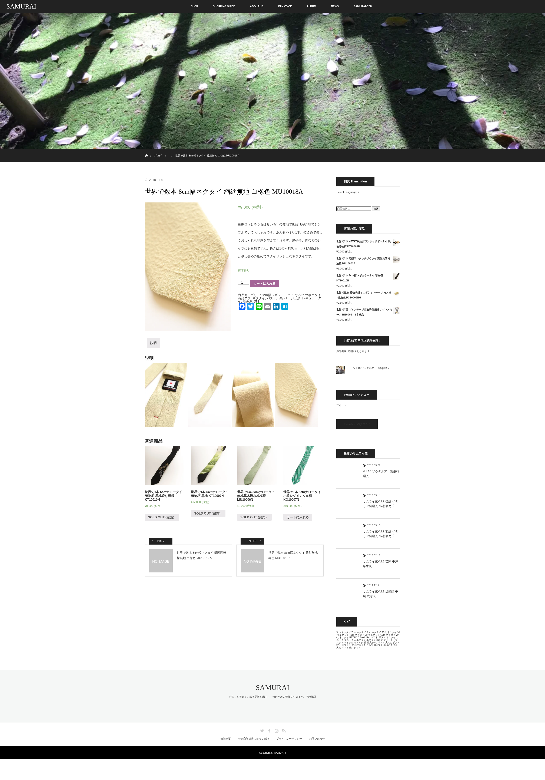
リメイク (358, 642)
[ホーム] (146, 150)
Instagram (276, 730)
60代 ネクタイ (387, 635)
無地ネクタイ (390, 645)
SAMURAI (21, 6)
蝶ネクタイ (355, 647)
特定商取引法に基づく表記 (253, 738)
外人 (369, 642)
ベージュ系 (292, 298)
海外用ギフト (376, 645)
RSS (283, 730)
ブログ (158, 155)
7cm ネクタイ (358, 632)
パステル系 (275, 298)
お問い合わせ (317, 738)
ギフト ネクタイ (387, 637)
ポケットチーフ (389, 640)
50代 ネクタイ (372, 635)
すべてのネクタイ (308, 295)
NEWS (335, 6)
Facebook (269, 730)
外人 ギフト (378, 642)
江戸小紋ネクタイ (358, 645)
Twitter (261, 730)
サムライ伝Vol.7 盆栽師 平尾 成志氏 (380, 594)
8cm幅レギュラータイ (278, 295)
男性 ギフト (342, 647)
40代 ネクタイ (356, 635)
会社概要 (226, 738)
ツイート (341, 405)
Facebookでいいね (357, 424)
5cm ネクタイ (343, 632)
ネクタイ (258, 298)
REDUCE (354, 637)
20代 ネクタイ (389, 632)
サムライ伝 (350, 640)
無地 (257, 301)
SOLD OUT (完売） (162, 517)
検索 (376, 208)
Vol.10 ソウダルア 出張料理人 (371, 368)
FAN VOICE (285, 6)
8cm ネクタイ (374, 632)
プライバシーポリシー (289, 738)
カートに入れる (264, 283)
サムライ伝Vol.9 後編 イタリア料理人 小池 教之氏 (380, 504)
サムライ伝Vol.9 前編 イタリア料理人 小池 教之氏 (380, 534)
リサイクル (347, 642)
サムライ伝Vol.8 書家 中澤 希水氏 (380, 564)
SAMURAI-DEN (363, 6)
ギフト (374, 637)
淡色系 (247, 301)
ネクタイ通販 (373, 640)
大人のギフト (392, 642)
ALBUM (311, 6)
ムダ (338, 642)
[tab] (153, 343)
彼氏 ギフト (342, 645)
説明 (153, 343)
